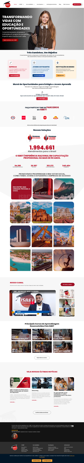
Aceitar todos (36, 460)
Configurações (47, 460)
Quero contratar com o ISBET (10, 40)
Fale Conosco (66, 4)
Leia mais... (12, 402)
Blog (60, 4)
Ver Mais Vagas (42, 98)
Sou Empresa (40, 4)
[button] (66, 293)
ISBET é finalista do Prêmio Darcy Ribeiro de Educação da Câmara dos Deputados (19, 391)
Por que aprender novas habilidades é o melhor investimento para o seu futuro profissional (62, 394)
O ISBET (20, 4)
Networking (35, 390)
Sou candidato (29, 4)
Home (15, 4)
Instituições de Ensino (52, 4)
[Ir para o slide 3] (43, 48)
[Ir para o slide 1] (40, 48)
